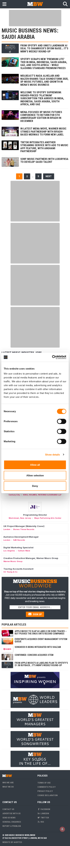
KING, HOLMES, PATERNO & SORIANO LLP (42, 495)
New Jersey (25, 518)
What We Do (8, 787)
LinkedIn (44, 813)
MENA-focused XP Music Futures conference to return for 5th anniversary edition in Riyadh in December (41, 116)
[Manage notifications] (62, 829)
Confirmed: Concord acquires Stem (34, 655)
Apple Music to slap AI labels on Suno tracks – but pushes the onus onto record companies (41, 632)
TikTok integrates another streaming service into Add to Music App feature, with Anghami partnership (44, 147)
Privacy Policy (45, 791)
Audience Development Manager (21, 536)
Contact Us (8, 809)
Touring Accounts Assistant (18, 569)
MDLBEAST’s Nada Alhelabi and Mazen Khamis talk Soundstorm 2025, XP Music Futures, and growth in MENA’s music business (44, 80)
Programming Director (35, 515)
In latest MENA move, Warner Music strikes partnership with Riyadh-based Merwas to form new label (43, 131)
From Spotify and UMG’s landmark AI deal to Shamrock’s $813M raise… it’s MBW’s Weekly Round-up (44, 48)
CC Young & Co (10, 572)
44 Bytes (18, 842)
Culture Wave (24, 551)
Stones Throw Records (23, 529)
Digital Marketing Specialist (18, 547)
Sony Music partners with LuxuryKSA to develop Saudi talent (44, 160)
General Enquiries (11, 822)
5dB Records (19, 540)
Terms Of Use (44, 783)
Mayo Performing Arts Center (47, 518)
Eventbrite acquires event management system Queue (41, 640)
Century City (14, 495)
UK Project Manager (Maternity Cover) (23, 526)
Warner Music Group (12, 561)
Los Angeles (9, 551)
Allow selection (35, 475)
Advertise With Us (11, 813)
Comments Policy (46, 787)
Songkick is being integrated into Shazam (38, 647)
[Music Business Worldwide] (35, 4)
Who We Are (8, 782)
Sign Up (37, 614)
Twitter (44, 817)
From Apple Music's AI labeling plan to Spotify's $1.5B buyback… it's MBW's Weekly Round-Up (41, 664)
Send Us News (8, 817)
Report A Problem (11, 826)
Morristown (14, 518)
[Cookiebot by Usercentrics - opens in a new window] (52, 357)
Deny (35, 486)
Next (49, 176)
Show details (52, 454)
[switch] (61, 421)
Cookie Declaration (47, 795)
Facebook (45, 809)
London (6, 529)
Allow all (35, 464)
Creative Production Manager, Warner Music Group (30, 558)
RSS (42, 822)
